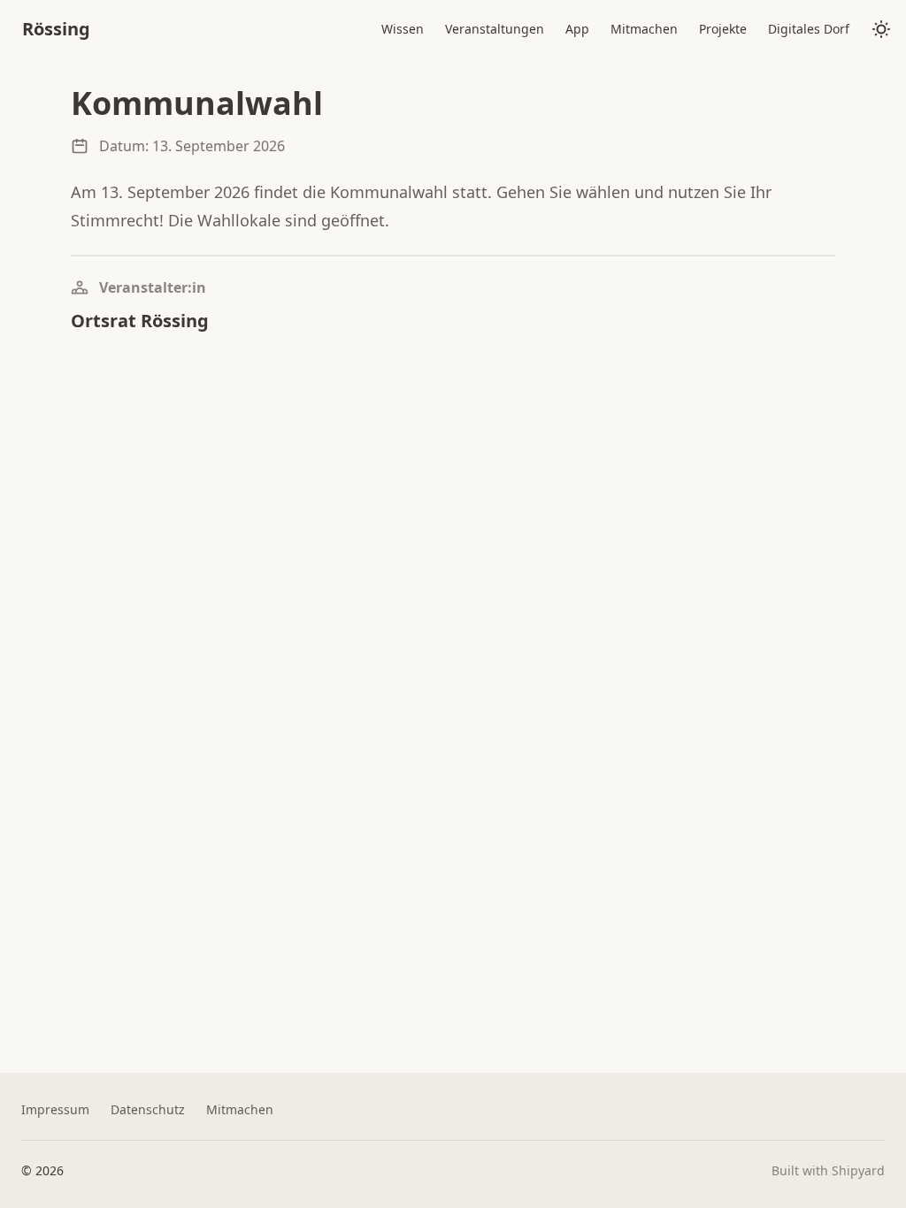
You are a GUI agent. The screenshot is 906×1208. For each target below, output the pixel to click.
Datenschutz (148, 1109)
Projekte (723, 28)
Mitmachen (644, 28)
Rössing (56, 29)
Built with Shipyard (828, 1170)
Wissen (402, 28)
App (577, 28)
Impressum (55, 1109)
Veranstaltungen (494, 28)
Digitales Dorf (808, 28)
